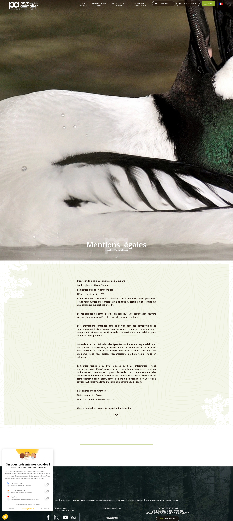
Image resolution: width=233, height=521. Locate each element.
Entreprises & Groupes (118, 5)
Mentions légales (135, 500)
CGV (56, 500)
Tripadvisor (73, 517)
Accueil (23, 6)
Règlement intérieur (70, 500)
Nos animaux (83, 5)
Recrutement (172, 500)
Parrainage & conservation (139, 5)
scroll (116, 257)
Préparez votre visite (99, 5)
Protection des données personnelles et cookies (103, 500)
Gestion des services (155, 500)
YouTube (65, 517)
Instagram (56, 517)
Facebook (48, 517)
